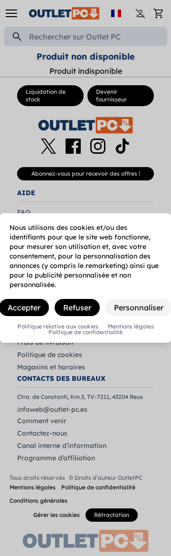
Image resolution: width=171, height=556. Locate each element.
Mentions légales (131, 326)
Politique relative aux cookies (58, 326)
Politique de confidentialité (85, 332)
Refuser (77, 307)
